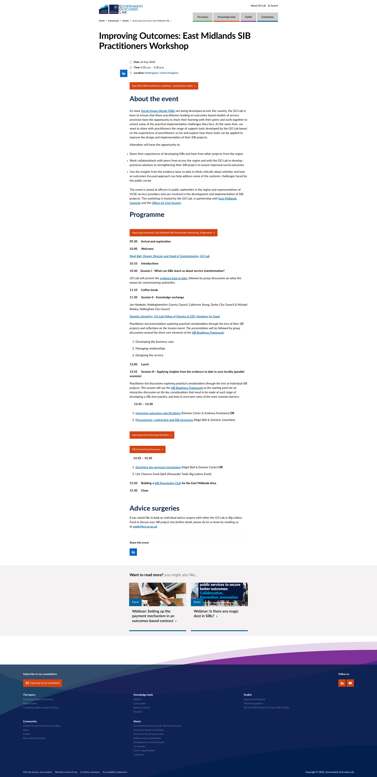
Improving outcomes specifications (158, 413)
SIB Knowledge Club (168, 483)
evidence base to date (173, 278)
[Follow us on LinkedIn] (342, 683)
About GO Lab (258, 6)
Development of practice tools (148, 742)
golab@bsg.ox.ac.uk (145, 526)
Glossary (137, 712)
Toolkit (248, 17)
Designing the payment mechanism (158, 467)
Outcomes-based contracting (38, 699)
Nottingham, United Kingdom (161, 73)
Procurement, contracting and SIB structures (164, 420)
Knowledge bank (226, 17)
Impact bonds (30, 703)
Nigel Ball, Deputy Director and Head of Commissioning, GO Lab (170, 256)
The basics (202, 17)
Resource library (141, 707)
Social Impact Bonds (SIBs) (158, 111)
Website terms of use (66, 772)
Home (102, 21)
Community (268, 17)
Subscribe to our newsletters (45, 683)
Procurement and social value (148, 734)
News (26, 730)
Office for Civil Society (166, 203)
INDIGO (137, 699)
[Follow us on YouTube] (350, 683)
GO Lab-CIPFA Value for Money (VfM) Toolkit (266, 707)
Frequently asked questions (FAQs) (40, 707)
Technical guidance (253, 703)
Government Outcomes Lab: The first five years (157, 726)
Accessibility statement (115, 772)
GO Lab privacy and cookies (37, 772)
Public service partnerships (147, 738)
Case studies (139, 703)
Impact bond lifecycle (254, 699)
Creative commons (90, 772)
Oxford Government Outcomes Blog (41, 726)
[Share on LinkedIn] (123, 73)
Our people (139, 746)
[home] (121, 9)
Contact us (138, 754)
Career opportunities (144, 750)
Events (126, 21)
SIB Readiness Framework (208, 332)
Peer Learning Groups (34, 738)
